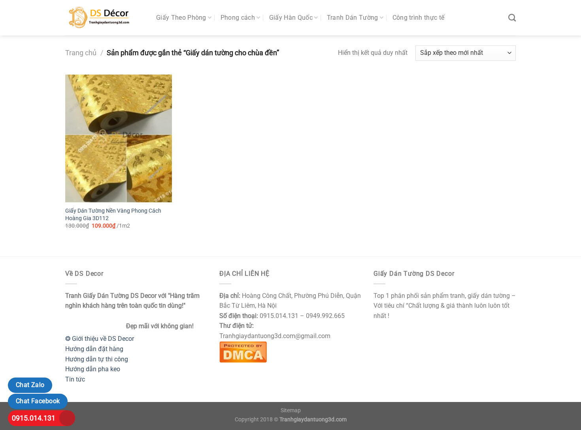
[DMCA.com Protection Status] (243, 351)
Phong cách (238, 17)
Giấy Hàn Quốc (291, 17)
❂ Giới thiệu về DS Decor (99, 338)
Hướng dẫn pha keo (92, 369)
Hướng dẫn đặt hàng (94, 349)
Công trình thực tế (418, 17)
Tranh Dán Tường (352, 17)
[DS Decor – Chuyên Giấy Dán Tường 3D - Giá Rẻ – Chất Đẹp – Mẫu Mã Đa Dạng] (104, 18)
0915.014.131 (33, 418)
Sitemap (291, 410)
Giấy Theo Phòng (181, 17)
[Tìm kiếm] (512, 17)
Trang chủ (80, 53)
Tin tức (75, 379)
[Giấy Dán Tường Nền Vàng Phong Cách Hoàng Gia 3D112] (118, 138)
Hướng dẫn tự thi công (96, 359)
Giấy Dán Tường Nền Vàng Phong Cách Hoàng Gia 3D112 (113, 215)
